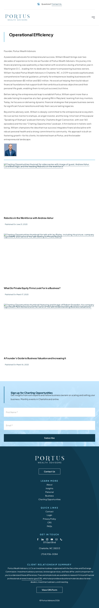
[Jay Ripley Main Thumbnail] (49, 259)
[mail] (56, 539)
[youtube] (52, 539)
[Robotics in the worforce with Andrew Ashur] (49, 189)
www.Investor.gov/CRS (32, 578)
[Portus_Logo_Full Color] (17, 14)
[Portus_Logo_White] (49, 456)
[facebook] (38, 539)
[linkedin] (43, 539)
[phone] (61, 539)
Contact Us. (57, 4)
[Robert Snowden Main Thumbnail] (49, 329)
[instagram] (47, 539)
